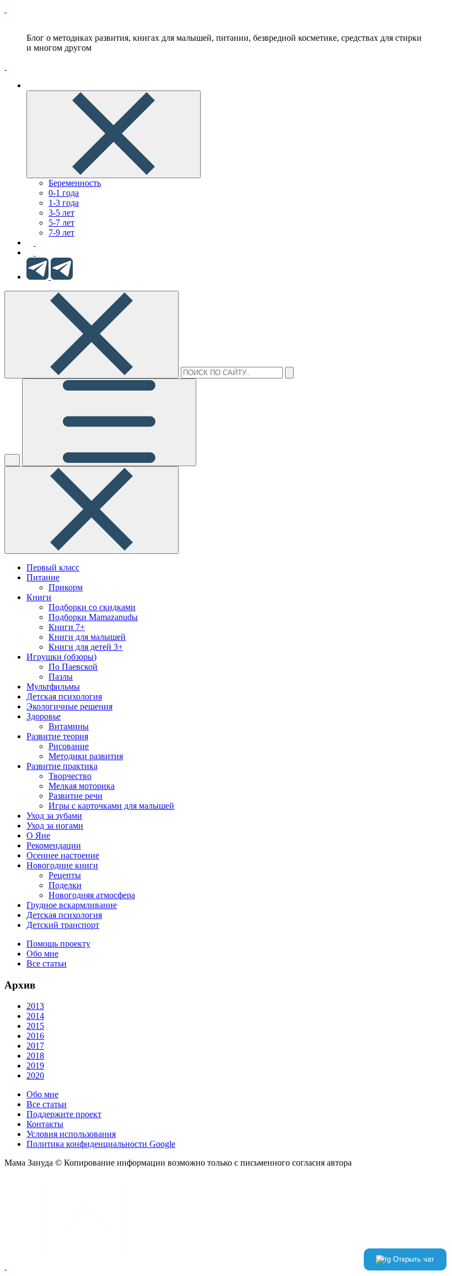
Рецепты (65, 875)
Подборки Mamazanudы (93, 617)
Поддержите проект (63, 1114)
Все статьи (46, 963)
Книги (38, 597)
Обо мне (42, 953)
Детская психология (64, 696)
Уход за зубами (54, 815)
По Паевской (73, 666)
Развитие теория (57, 736)
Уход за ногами (54, 825)
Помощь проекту (58, 943)
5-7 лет (61, 222)
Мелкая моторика (82, 786)
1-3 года (64, 202)
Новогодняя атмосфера (92, 895)
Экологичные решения (69, 706)
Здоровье (43, 716)
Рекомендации (53, 845)
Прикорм (66, 587)
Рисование (69, 746)
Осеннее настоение (62, 855)
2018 (35, 1055)
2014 (35, 1016)
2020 (35, 1075)
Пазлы (61, 676)
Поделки (65, 885)
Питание (43, 577)
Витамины (69, 726)
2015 (35, 1026)
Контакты (44, 1124)
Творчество (70, 776)
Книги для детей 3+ (86, 647)
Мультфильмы (53, 686)
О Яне (38, 835)
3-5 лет (61, 212)
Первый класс (52, 567)
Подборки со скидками (92, 607)
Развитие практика (62, 766)
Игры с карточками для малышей (111, 805)
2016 (35, 1035)
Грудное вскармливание (71, 905)
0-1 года (64, 192)
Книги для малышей (87, 637)
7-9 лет (61, 232)
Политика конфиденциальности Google (100, 1144)
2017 (35, 1045)
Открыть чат (412, 1259)
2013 (35, 1006)
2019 (35, 1065)
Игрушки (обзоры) (61, 656)
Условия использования (71, 1134)
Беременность (75, 183)
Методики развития (86, 756)
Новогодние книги (62, 865)
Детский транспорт (62, 925)
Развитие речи (76, 795)
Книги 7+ (67, 627)
